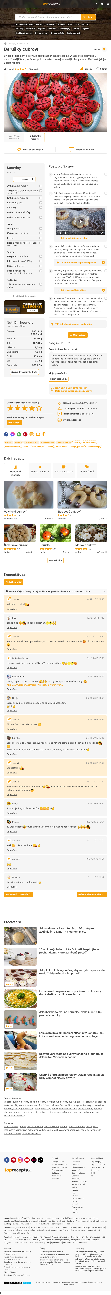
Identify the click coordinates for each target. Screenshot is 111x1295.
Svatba (25, 447)
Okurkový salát (38, 1240)
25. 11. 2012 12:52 (95, 763)
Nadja (15, 698)
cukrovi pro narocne (89, 1112)
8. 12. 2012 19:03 (95, 658)
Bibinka (16, 738)
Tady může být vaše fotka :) (14, 137)
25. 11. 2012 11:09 (95, 877)
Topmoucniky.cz (98, 1164)
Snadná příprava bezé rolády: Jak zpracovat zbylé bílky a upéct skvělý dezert (72, 1076)
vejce (18, 1130)
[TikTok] (40, 1160)
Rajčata (85, 29)
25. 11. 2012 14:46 (95, 719)
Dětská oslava (61, 447)
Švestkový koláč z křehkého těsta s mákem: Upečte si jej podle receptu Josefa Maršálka (55, 1262)
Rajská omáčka (82, 1237)
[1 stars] (10, 408)
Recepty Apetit (58, 1170)
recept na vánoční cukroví (40, 1105)
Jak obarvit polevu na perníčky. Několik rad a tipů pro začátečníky (71, 1013)
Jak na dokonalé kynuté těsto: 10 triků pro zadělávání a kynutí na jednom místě (66, 930)
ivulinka (16, 877)
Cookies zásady (78, 1173)
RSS (73, 1193)
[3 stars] (24, 408)
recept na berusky (82, 1105)
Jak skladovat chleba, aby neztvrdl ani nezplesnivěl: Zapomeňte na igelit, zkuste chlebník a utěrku (89, 1254)
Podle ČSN (30, 29)
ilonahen (62, 518)
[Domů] (5, 43)
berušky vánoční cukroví (64, 1108)
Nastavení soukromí (76, 1163)
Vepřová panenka (58, 1224)
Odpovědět (12, 609)
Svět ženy (56, 1173)
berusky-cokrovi (38, 1112)
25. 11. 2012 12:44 (95, 803)
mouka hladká (11, 1126)
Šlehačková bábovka (98, 1221)
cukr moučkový (35, 1126)
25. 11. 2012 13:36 (95, 737)
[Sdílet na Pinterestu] (25, 434)
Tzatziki (70, 1224)
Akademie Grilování (24, 24)
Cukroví (22, 44)
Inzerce (75, 1190)
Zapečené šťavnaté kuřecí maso (17, 1275)
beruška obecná (21, 1112)
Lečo (31, 1242)
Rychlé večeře (57, 33)
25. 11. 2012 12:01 (95, 840)
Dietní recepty (65, 1230)
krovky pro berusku (23, 1108)
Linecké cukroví (64, 442)
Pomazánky (21, 1218)
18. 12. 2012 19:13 (95, 599)
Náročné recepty (94, 447)
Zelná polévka (11, 1224)
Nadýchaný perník (42, 1242)
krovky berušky (42, 1108)
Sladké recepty (50, 1230)
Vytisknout (32, 434)
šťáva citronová (77, 1126)
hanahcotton (10, 518)
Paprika (41, 29)
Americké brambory (28, 1221)
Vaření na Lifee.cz (59, 1164)
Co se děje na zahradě (55, 1221)
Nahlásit (75, 1204)
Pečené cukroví (31, 442)
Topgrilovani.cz (97, 1167)
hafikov (8, 552)
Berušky (45, 545)
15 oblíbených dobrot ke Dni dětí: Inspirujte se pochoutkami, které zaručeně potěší (69, 951)
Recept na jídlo (58, 1162)
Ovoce (29, 1233)
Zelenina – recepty (35, 1218)
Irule (14, 618)
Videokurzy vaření (59, 1167)
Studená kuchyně (11, 1233)
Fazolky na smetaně (41, 1237)
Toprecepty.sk (97, 1162)
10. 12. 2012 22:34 (95, 636)
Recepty (12, 44)
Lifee (93, 1176)
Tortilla (71, 1218)
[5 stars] (39, 408)
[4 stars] (31, 408)
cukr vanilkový (51, 1126)
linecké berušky (38, 1101)
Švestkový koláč (79, 1242)
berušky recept (18, 1105)
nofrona (16, 859)
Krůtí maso (24, 1227)
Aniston (16, 840)
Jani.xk (97, 49)
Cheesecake (9, 1240)
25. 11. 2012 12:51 (95, 781)
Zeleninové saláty (94, 1230)
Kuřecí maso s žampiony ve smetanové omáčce (15, 1258)
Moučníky (50, 24)
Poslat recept (38, 434)
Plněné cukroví (47, 442)
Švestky (19, 29)
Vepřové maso (48, 1227)
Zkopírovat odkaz (44, 434)
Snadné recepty (25, 1230)
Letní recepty (64, 29)
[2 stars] (17, 408)
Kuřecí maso (73, 24)
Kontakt (75, 1213)
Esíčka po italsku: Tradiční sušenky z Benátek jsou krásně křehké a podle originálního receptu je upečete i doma (71, 1036)
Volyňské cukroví (15, 511)
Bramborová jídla (62, 1227)
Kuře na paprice (92, 1240)
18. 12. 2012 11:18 (95, 617)
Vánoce (77, 442)
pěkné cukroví (85, 1108)
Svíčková (70, 1221)
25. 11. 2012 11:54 (95, 859)
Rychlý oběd (56, 1242)
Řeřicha (41, 1221)
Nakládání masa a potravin (56, 1218)
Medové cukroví (86, 545)
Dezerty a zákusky (83, 1218)
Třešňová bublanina (41, 1224)
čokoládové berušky (57, 1101)
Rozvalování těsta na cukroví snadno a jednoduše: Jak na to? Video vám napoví (71, 1055)
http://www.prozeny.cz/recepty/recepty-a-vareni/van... (35, 684)
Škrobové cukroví (69, 511)
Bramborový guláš (97, 1237)
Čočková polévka (23, 1240)
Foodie (74, 1201)
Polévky (61, 24)
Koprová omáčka (53, 1240)
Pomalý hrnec (76, 1227)
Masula (15, 822)
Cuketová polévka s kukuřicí (51, 1252)
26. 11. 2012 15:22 (95, 676)
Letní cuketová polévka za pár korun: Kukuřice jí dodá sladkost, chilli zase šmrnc (70, 992)
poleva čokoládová (31, 1133)
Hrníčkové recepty (24, 33)
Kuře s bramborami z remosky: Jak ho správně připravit (54, 1256)
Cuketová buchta (20, 1242)
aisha (78, 552)
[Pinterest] (13, 1160)
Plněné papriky (25, 1237)
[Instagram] (20, 1160)
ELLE (93, 1173)
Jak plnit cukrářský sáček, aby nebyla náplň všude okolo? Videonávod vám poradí (72, 972)
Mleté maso (35, 1227)
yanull (15, 803)
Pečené (30, 44)
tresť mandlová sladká (33, 1130)
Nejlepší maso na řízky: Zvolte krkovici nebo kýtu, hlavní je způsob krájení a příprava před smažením (90, 1268)
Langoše (7, 1242)
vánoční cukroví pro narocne (63, 1112)
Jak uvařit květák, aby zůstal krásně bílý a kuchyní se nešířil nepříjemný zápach (90, 1261)
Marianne (95, 1170)
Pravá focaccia (82, 1221)
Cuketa (76, 29)
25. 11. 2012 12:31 (95, 821)
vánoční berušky (63, 1105)
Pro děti (18, 442)
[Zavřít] (104, 591)
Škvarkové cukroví (16, 545)
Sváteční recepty (12, 447)
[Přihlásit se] (108, 4)
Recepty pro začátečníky (94, 1227)
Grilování (52, 29)
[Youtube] (27, 1160)
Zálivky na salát (24, 1224)
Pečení (50, 447)
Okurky (84, 24)
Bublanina (67, 1242)
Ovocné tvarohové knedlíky (62, 1237)
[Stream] (34, 1160)
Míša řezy (80, 1240)
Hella (42, 552)
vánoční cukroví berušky (16, 1101)
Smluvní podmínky (79, 1181)
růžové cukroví (76, 1101)
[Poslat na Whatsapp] (19, 434)
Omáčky (40, 24)
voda (83, 1130)
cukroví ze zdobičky (14, 1115)
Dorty (22, 1233)
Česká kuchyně (73, 33)
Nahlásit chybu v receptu (25, 296)
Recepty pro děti (77, 447)
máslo (23, 1126)
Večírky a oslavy (89, 442)
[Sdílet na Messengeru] (12, 434)
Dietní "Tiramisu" (11, 1272)
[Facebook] (6, 1160)
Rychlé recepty (41, 33)
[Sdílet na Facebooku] (6, 434)
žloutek (63, 1126)
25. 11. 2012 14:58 (95, 698)
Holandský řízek (68, 1240)
